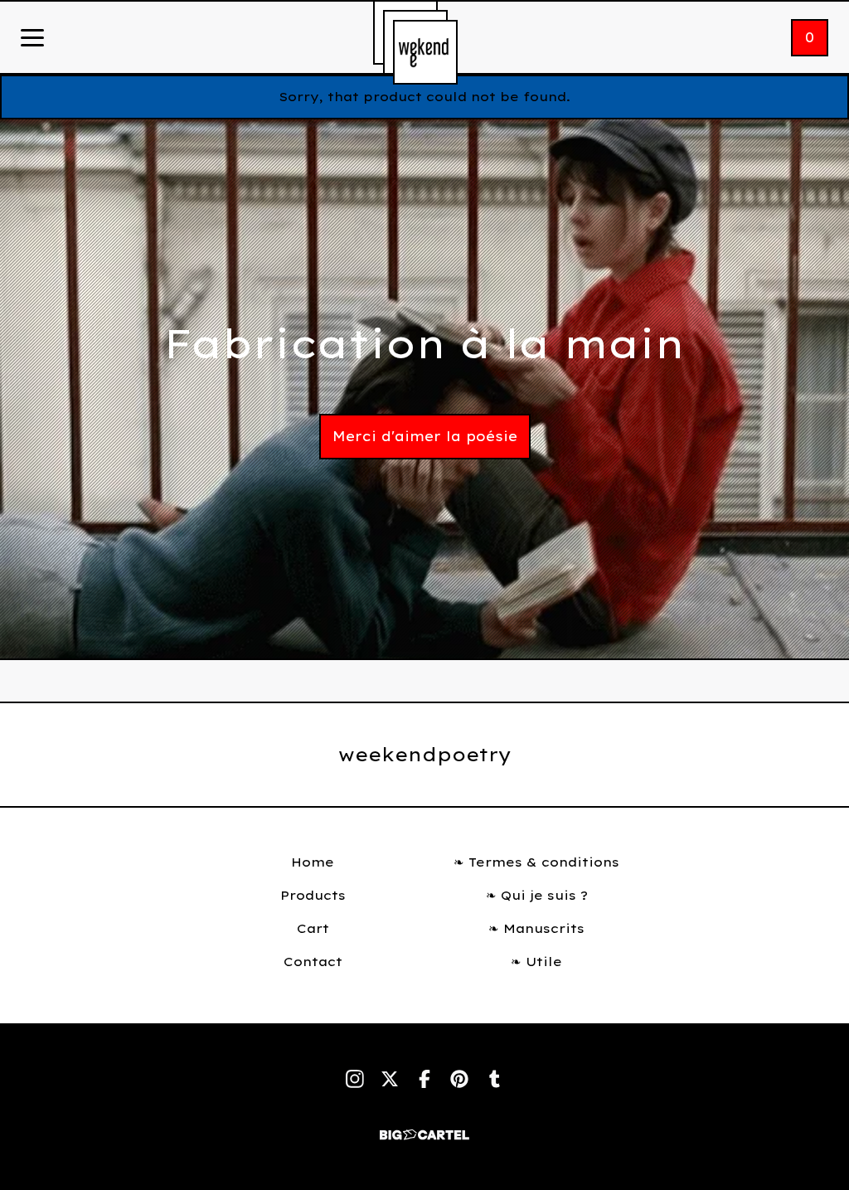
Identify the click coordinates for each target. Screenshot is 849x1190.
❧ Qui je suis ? (537, 895)
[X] (389, 1078)
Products (313, 895)
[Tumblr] (494, 1078)
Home (312, 862)
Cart (313, 928)
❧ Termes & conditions (536, 862)
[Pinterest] (459, 1078)
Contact (313, 961)
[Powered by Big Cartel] (424, 1127)
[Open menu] (32, 39)
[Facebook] (424, 1078)
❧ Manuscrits (536, 928)
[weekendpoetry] (425, 52)
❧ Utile (536, 961)
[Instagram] (354, 1078)
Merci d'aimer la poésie (424, 436)
